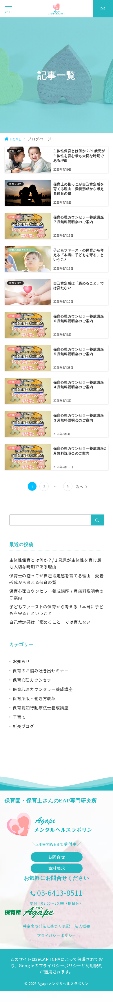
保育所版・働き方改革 (34, 698)
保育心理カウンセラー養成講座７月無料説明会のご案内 (56, 594)
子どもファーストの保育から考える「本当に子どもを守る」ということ (56, 610)
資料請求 (56, 868)
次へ (79, 486)
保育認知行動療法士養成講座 (40, 708)
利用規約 (94, 965)
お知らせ (21, 661)
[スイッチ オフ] (103, 8)
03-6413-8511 (60, 893)
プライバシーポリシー (56, 935)
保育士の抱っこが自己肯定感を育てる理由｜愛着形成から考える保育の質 (56, 579)
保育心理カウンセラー (34, 680)
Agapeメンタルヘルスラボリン (63, 983)
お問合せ (56, 857)
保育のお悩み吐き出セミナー (40, 671)
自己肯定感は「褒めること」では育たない (50, 622)
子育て (19, 717)
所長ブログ (23, 726)
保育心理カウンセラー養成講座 (43, 689)
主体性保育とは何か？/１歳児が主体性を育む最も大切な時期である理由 (55, 563)
